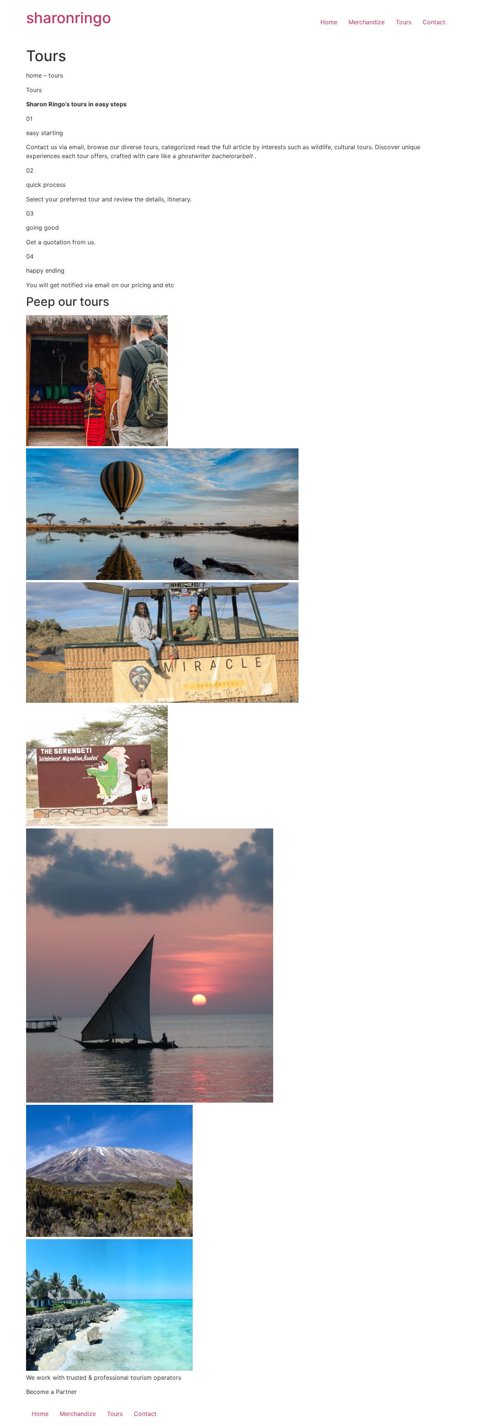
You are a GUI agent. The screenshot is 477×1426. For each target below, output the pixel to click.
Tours (403, 22)
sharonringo (68, 18)
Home (328, 22)
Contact (434, 22)
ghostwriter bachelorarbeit (216, 156)
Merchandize (366, 22)
